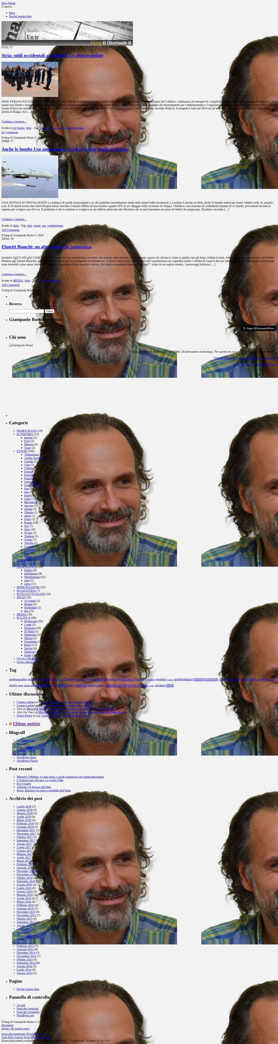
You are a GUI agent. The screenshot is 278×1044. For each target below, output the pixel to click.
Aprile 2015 (24, 939)
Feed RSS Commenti (36, 1037)
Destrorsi (29, 628)
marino (272, 680)
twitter (151, 686)
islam (237, 679)
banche (28, 437)
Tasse (27, 447)
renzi (71, 685)
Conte (27, 624)
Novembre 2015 (26, 915)
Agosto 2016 (24, 884)
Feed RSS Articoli (12, 1037)
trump (36, 225)
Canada (28, 461)
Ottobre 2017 (25, 837)
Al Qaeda (18, 128)
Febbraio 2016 (25, 905)
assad (31, 679)
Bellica (28, 570)
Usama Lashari (26, 702)
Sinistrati (29, 651)
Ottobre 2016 (25, 877)
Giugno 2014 (25, 973)
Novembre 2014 (26, 956)
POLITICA (23, 617)
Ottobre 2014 (25, 959)
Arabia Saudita (33, 458)
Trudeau (29, 536)
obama (28, 509)
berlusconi (47, 679)
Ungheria (29, 549)
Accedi (21, 1005)
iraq (26, 492)
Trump (28, 539)
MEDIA (18, 280)
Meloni (28, 638)
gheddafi (161, 679)
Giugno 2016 (25, 891)
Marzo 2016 (24, 901)
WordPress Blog (26, 757)
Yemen (28, 556)
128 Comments (11, 285)
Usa (26, 553)
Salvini (28, 648)
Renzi (27, 645)
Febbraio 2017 (25, 864)
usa (44, 225)
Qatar (27, 519)
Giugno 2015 (25, 932)
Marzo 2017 (24, 860)
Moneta (28, 444)
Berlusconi (30, 621)
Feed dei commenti (28, 1012)
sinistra (111, 685)
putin (62, 684)
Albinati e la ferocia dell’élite (34, 787)
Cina (27, 464)
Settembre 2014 (26, 962)
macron (28, 505)
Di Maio (29, 631)
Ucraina (29, 546)
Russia (28, 522)
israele (244, 679)
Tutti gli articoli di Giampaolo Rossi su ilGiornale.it (244, 358)
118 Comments (10, 230)
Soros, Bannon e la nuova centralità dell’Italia (44, 790)
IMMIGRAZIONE (28, 587)
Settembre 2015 (26, 922)
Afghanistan (31, 454)
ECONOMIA (25, 434)
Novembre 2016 (26, 874)
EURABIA (23, 560)
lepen (258, 680)
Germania (30, 481)
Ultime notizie (26, 723)
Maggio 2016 (25, 894)
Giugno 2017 (25, 850)
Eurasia (28, 471)
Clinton (28, 468)
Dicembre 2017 (26, 830)
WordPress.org (25, 1015)
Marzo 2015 (24, 942)
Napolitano (30, 641)
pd (55, 685)
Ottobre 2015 (25, 918)
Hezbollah (30, 607)
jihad (252, 679)
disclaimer (8, 1025)
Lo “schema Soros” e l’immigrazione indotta (65, 702)
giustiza (170, 680)
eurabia (100, 679)
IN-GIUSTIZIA (26, 590)
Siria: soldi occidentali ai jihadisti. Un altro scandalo (52, 55)
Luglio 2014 (24, 969)
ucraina (160, 685)
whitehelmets (75, 128)
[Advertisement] (37, 393)
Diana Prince (24, 715)
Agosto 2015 (24, 925)
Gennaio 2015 (25, 949)
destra (89, 679)
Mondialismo (32, 577)
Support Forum (26, 750)
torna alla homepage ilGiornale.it (21, 1033)
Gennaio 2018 (25, 826)
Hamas (28, 604)
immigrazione (206, 678)
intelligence (31, 573)
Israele (28, 495)
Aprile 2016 (24, 898)
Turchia (28, 543)
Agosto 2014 (24, 966)
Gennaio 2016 (25, 908)
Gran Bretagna (33, 485)
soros (27, 583)
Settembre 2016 (26, 881)
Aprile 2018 (24, 816)
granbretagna (183, 679)
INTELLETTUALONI (31, 594)
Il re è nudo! (24, 783)
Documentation (26, 740)
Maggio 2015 (25, 935)
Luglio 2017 (24, 847)
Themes (21, 754)
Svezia (28, 532)
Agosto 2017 (24, 843)
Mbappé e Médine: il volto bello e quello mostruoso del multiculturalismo (69, 708)
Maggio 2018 (25, 813)
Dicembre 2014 (26, 952)
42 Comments (10, 132)
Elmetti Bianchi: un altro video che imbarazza (46, 246)
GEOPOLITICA (27, 566)
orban (27, 515)
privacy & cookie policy (16, 1028)
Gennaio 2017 (25, 867)
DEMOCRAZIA (27, 430)
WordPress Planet (27, 760)
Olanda (28, 512)
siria (63, 128)
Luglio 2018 (24, 806)
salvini (92, 685)
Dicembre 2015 (26, 911)
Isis (26, 611)
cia (56, 680)
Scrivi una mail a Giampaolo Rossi (254, 364)
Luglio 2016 (24, 888)
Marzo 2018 (24, 820)
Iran (26, 488)
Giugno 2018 (25, 809)
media (13, 685)
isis (230, 679)
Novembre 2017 (26, 833)
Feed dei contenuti (28, 1008)
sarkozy (100, 685)
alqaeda (55, 128)
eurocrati (113, 679)
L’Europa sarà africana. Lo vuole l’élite (40, 780)
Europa (28, 475)
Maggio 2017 (25, 854)
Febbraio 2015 (25, 945)
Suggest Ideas (25, 747)
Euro (27, 441)
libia (265, 679)
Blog (12, 13)
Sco (26, 526)
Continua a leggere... (14, 121)
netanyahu (29, 685)
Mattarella (30, 634)
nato (26, 580)
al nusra (44, 128)
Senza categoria (26, 662)
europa (126, 678)
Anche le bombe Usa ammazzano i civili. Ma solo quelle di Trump (65, 149)
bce (37, 680)
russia (81, 685)
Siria (28, 128)
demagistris (81, 680)
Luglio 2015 (24, 928)
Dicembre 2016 (26, 871)
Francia (28, 478)
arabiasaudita (18, 679)
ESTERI (22, 451)
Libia (27, 498)
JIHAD (21, 597)
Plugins (21, 743)
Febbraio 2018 (25, 823)
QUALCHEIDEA (28, 658)
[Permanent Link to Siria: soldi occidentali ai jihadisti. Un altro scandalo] (30, 95)
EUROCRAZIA (26, 563)
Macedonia (30, 502)
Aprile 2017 (24, 857)
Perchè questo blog (20, 16)
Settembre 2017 (26, 840)
